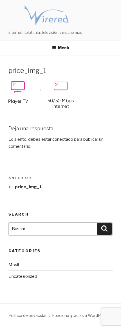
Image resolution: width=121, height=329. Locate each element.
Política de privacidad (28, 315)
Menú (63, 47)
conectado (62, 139)
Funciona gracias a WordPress (80, 315)
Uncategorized (22, 276)
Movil (13, 264)
